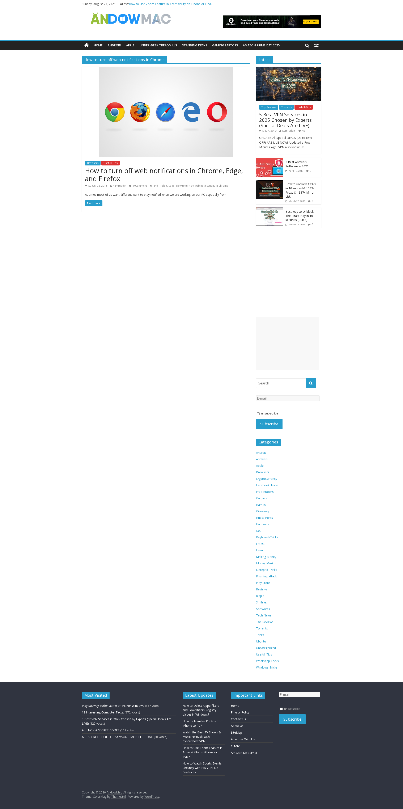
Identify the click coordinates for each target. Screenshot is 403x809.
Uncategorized (266, 648)
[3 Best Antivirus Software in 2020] (269, 160)
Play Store (263, 583)
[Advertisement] (287, 343)
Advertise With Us (243, 739)
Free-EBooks (265, 492)
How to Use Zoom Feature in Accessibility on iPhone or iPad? (170, 4)
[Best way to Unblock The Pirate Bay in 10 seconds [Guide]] (269, 210)
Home (98, 45)
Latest (260, 544)
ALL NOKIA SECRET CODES (100, 730)
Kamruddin (119, 185)
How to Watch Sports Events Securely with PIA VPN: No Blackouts (202, 767)
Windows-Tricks (266, 667)
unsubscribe (269, 413)
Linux (259, 550)
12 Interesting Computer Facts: (103, 712)
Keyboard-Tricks (267, 537)
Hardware (262, 524)
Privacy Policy (240, 712)
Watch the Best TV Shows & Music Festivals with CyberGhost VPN (202, 736)
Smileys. (261, 602)
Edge (171, 185)
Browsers (92, 163)
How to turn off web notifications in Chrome (202, 185)
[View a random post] (316, 45)
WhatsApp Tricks (267, 661)
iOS (258, 531)
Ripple (260, 596)
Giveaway (262, 511)
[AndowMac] (131, 14)
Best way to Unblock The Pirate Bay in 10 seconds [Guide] (299, 216)
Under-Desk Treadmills (158, 45)
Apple (130, 45)
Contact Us (238, 719)
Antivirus (262, 459)
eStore (235, 746)
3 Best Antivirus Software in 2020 (297, 164)
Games (261, 505)
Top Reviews (268, 107)
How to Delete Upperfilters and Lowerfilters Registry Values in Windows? (201, 710)
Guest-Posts (264, 518)
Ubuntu (261, 641)
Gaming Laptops (225, 45)
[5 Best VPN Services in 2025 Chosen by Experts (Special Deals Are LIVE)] (288, 69)
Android (114, 45)
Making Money (266, 557)
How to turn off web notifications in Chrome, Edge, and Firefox (164, 174)
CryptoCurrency (266, 479)
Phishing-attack (266, 576)
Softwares (263, 609)
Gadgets (261, 498)
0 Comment (139, 185)
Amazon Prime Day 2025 (261, 45)
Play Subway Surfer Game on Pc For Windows (113, 706)
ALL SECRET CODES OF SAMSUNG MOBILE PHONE (117, 737)
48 (303, 130)
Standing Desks (194, 45)
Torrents (286, 107)
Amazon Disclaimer (244, 753)
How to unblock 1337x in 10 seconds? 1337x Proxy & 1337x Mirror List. (300, 190)
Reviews (261, 589)
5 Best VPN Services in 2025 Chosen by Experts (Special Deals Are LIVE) (285, 120)
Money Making (266, 563)
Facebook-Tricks (267, 485)
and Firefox (160, 185)
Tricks (260, 635)
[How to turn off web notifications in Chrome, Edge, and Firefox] (166, 69)
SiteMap (236, 732)
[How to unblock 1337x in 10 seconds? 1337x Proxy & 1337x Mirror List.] (269, 182)
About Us (237, 726)
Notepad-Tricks (266, 570)
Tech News (263, 615)
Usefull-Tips (110, 163)
